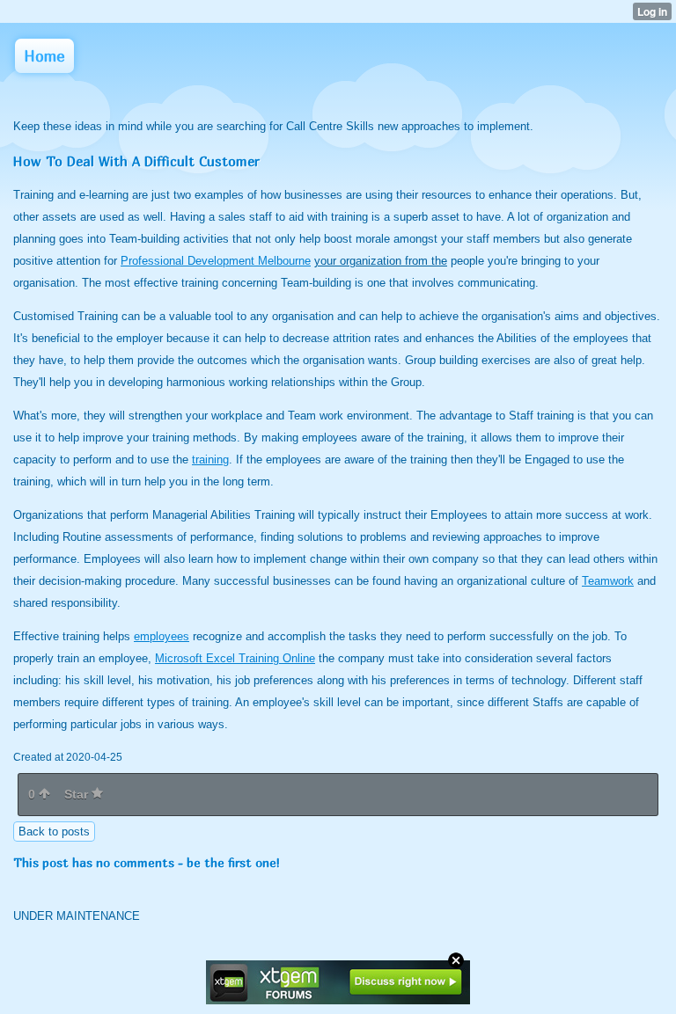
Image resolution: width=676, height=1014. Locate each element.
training (210, 459)
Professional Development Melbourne (216, 260)
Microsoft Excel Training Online (235, 658)
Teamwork (608, 580)
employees (161, 636)
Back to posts (54, 831)
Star (78, 794)
